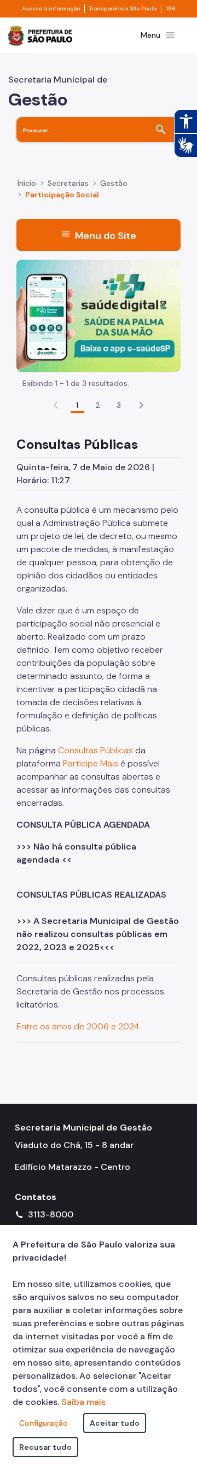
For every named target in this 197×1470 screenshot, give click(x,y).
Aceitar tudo (115, 1423)
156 (171, 8)
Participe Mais (90, 763)
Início (27, 183)
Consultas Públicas (95, 750)
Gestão (114, 183)
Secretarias (68, 183)
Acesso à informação (51, 8)
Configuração (43, 1423)
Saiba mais (83, 1402)
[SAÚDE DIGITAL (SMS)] (98, 315)
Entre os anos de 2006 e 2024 (77, 1026)
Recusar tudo (45, 1447)
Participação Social (62, 195)
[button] (141, 405)
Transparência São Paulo (123, 8)
